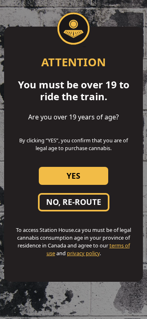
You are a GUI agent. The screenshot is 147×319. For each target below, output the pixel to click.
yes (73, 175)
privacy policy (83, 253)
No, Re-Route (73, 201)
